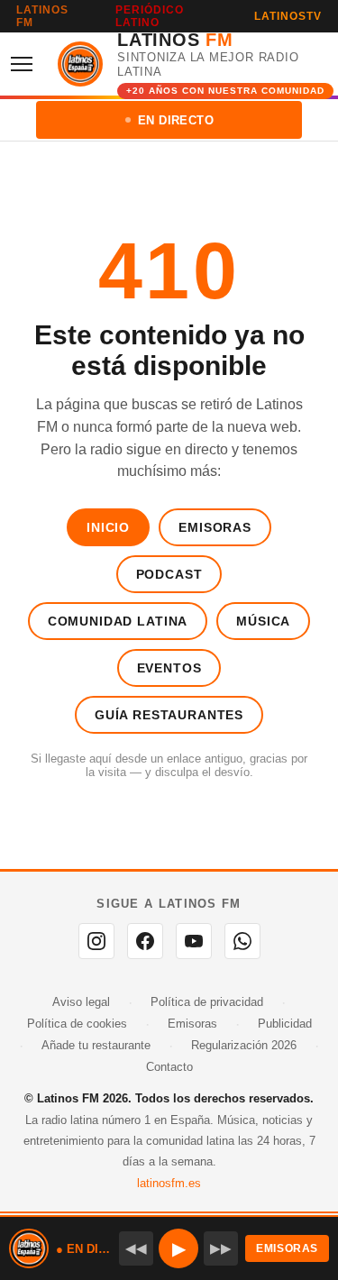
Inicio (108, 527)
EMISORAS (287, 1248)
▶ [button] (179, 1248)
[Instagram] (96, 941)
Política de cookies (77, 1023)
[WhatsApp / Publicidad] (242, 941)
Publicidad (285, 1023)
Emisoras (214, 527)
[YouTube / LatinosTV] (194, 941)
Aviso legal (81, 1002)
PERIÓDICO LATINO (149, 16)
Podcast (169, 574)
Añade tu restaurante (96, 1045)
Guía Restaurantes (169, 715)
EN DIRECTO (176, 120)
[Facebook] (145, 941)
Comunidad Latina (117, 621)
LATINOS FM (42, 16)
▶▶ (221, 1248)
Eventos (169, 668)
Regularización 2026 (244, 1045)
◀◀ (136, 1248)
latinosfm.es (169, 1183)
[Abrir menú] (27, 64)
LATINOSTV (288, 16)
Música (263, 621)
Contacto (169, 1067)
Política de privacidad (207, 1002)
